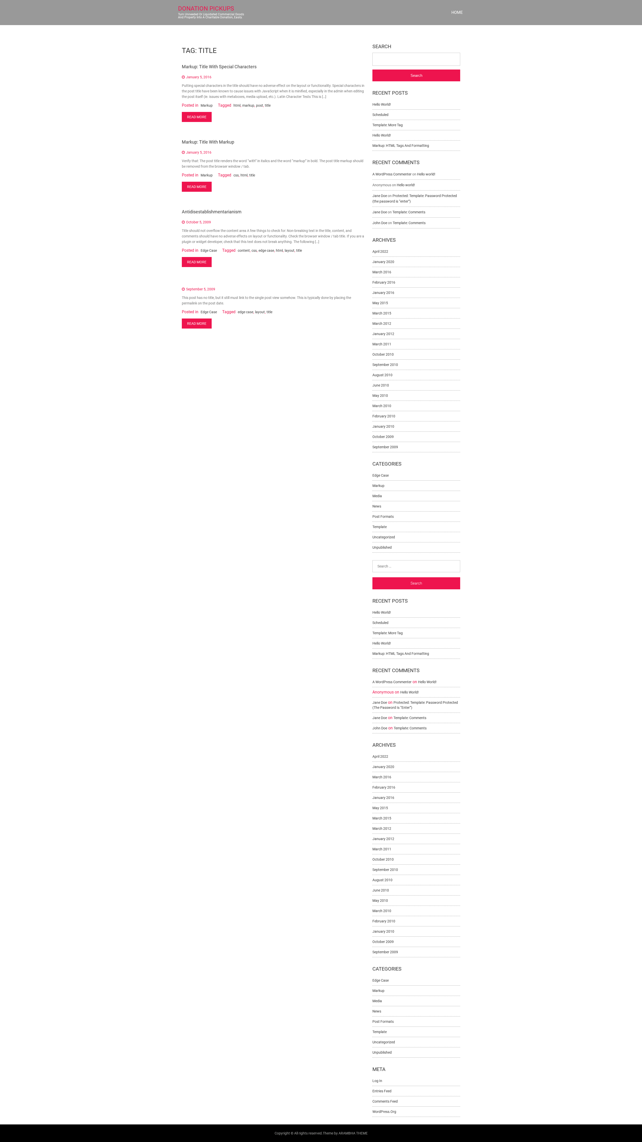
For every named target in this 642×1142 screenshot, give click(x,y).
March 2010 (381, 406)
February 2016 (383, 282)
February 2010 (383, 416)
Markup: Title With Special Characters (219, 66)
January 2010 (383, 426)
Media (377, 496)
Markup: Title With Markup (208, 142)
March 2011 (381, 344)
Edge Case (209, 250)
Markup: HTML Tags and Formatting (400, 146)
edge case (266, 250)
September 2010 (385, 365)
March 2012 (381, 324)
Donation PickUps (206, 9)
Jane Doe (379, 196)
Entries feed (381, 1091)
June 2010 (380, 385)
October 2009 (383, 437)
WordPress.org (384, 1112)
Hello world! (381, 104)
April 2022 (380, 251)
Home (457, 12)
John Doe (379, 223)
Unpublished (382, 547)
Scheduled (380, 115)
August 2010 (382, 375)
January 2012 (383, 334)
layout (289, 250)
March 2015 (381, 313)
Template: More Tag (387, 125)
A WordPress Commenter (392, 174)
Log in (377, 1081)
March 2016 (381, 272)
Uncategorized (383, 537)
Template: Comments (408, 212)
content (244, 250)
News (376, 506)
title (268, 105)
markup (248, 105)
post (259, 105)
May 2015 (380, 303)
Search (381, 46)
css (236, 175)
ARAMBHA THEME (353, 1133)
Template (379, 527)
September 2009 (385, 447)
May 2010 (380, 396)
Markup (207, 105)
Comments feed (385, 1101)
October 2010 (383, 354)
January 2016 (383, 293)
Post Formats (383, 517)
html (236, 105)
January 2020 (383, 262)
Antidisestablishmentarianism (212, 211)
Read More (196, 117)
